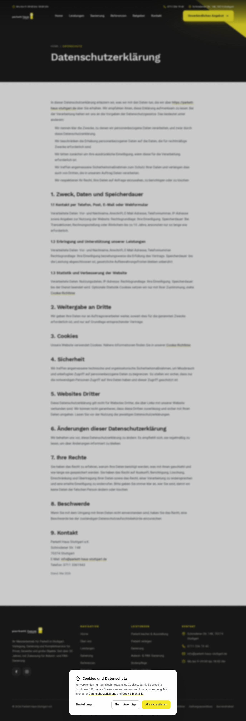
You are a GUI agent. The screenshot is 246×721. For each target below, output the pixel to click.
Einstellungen (85, 704)
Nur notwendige (125, 704)
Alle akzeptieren (156, 704)
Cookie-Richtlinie (132, 693)
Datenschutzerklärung (102, 693)
